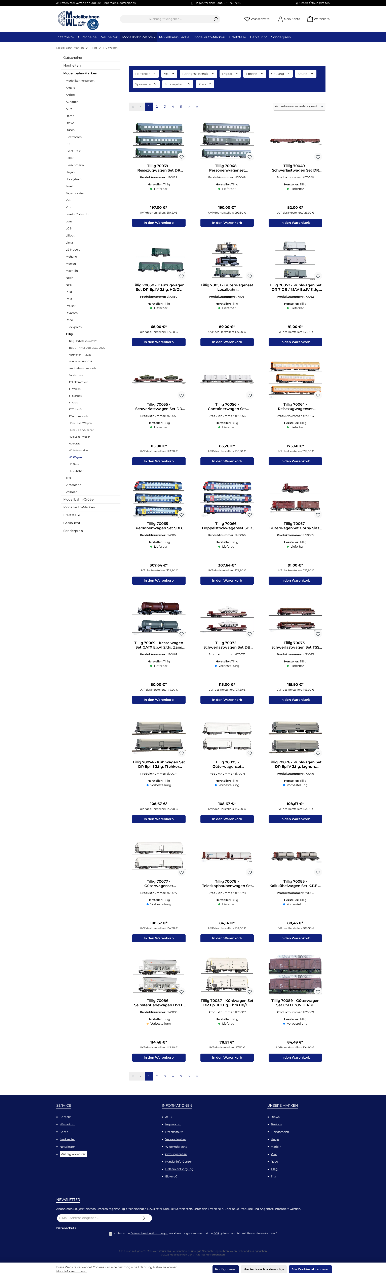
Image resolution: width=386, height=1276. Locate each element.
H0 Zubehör (76, 470)
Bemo (70, 116)
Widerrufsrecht (176, 1147)
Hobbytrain (73, 179)
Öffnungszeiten (176, 1154)
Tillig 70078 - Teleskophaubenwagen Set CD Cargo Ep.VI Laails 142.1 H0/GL (227, 883)
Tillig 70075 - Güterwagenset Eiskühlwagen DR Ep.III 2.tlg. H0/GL (227, 764)
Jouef (69, 186)
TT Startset (75, 395)
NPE (69, 285)
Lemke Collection (78, 214)
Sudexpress (74, 327)
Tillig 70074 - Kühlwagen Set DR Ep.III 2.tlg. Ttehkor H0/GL (158, 764)
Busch (70, 130)
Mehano (71, 256)
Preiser (71, 306)
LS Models (73, 249)
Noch (69, 278)
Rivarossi (72, 313)
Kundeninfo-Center (178, 1161)
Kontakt (65, 1117)
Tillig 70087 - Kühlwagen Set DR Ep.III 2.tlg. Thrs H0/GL (227, 1002)
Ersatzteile (71, 515)
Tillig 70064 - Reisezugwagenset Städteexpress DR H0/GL (295, 406)
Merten (71, 263)
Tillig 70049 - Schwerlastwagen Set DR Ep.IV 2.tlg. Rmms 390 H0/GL (295, 168)
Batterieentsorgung (179, 1169)
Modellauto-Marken (79, 507)
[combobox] (165, 19)
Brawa (70, 123)
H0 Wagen (75, 457)
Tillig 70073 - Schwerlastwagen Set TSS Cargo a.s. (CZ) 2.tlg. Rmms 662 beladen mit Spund (295, 645)
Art (166, 74)
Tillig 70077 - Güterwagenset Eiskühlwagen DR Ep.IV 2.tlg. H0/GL (158, 883)
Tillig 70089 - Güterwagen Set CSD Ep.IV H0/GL (295, 1002)
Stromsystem (175, 84)
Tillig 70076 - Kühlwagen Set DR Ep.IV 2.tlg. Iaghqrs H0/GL (295, 764)
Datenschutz (174, 1132)
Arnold (70, 87)
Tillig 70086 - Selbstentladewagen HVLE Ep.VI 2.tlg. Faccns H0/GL (158, 1002)
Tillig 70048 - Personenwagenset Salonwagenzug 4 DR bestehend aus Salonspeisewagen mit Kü (227, 168)
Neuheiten (72, 65)
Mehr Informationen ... (71, 1271)
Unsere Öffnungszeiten (314, 2)
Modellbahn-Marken (80, 73)
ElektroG (171, 1176)
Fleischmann (75, 165)
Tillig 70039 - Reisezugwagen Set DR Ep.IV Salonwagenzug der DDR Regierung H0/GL (159, 168)
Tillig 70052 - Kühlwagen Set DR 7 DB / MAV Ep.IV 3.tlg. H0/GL (295, 287)
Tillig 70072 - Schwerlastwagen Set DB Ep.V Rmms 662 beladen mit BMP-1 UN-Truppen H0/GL (227, 645)
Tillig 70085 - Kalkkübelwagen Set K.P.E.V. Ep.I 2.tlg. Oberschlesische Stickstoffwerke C (295, 883)
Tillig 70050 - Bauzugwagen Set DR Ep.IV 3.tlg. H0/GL (159, 287)
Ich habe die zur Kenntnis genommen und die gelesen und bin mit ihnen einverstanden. (195, 1233)
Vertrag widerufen (73, 1154)
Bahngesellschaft (195, 74)
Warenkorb (67, 1124)
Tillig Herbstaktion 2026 (83, 340)
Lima (69, 242)
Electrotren (74, 137)
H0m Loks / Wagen (80, 423)
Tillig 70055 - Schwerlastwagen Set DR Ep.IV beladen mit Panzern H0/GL (158, 406)
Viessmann (73, 485)
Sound (303, 74)
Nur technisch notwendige (263, 1269)
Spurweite (143, 84)
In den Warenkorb (159, 223)
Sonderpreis (76, 375)
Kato (69, 200)
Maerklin (72, 270)
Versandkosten (175, 1139)
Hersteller (143, 74)
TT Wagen (75, 388)
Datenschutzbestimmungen (149, 1233)
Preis (202, 84)
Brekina (276, 1124)
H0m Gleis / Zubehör (81, 429)
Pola (69, 299)
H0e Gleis (74, 443)
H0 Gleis (74, 464)
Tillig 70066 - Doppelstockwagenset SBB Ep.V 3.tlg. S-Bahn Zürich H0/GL (227, 525)
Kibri (69, 207)
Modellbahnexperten (80, 80)
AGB (168, 1117)
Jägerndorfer (75, 193)
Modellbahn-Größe (78, 499)
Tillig (69, 334)
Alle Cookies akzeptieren (310, 1269)
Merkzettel (67, 1139)
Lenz (69, 221)
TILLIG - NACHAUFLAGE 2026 (87, 347)
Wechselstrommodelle (82, 368)
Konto (64, 1132)
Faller (70, 158)
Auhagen (72, 102)
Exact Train (73, 151)
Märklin (276, 1147)
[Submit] (144, 1218)
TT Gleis (73, 402)
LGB (69, 228)
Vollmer (71, 492)
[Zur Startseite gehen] (78, 19)
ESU (69, 144)
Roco (69, 320)
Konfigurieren (225, 1269)
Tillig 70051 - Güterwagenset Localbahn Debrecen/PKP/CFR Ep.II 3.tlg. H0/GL (227, 287)
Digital (227, 74)
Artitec (70, 95)
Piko (69, 292)
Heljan (70, 172)
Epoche (252, 74)
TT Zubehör (76, 409)
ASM (69, 109)
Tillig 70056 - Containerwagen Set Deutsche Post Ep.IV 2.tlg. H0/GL (227, 406)
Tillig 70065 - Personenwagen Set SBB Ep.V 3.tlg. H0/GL (159, 525)
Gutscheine (72, 58)
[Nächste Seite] (189, 107)
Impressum (173, 1124)
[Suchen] (215, 19)
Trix (68, 478)
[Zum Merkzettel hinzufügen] (182, 157)
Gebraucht (71, 523)
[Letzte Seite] (197, 107)
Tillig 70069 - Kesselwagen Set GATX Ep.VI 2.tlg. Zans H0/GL (158, 645)
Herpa (275, 1139)
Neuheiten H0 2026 (80, 361)
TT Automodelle (78, 416)
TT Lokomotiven (78, 382)
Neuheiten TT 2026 (80, 354)
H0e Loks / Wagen (79, 436)
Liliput (70, 235)
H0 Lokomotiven (79, 450)
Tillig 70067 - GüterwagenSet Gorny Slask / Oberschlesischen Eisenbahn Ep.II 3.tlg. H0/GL (295, 525)
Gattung (278, 74)
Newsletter (67, 1147)
